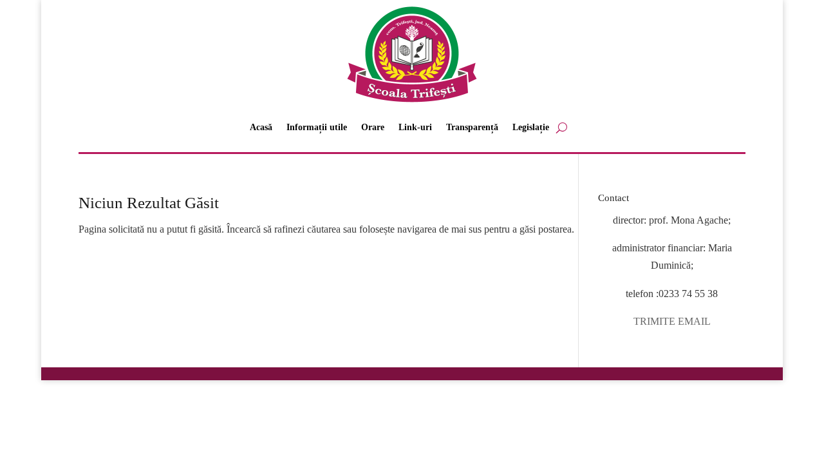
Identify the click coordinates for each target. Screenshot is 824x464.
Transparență (472, 127)
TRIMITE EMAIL (672, 321)
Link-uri (415, 127)
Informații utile (316, 127)
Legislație (530, 127)
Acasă (261, 127)
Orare (372, 127)
